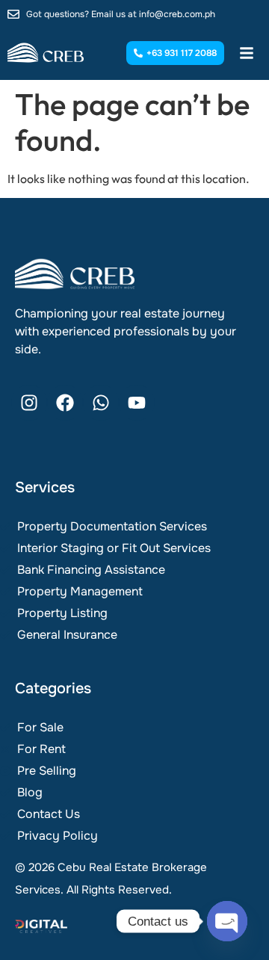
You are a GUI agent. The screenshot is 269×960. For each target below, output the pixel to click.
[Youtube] (137, 403)
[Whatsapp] (101, 403)
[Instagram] (29, 403)
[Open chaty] (227, 921)
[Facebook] (65, 403)
